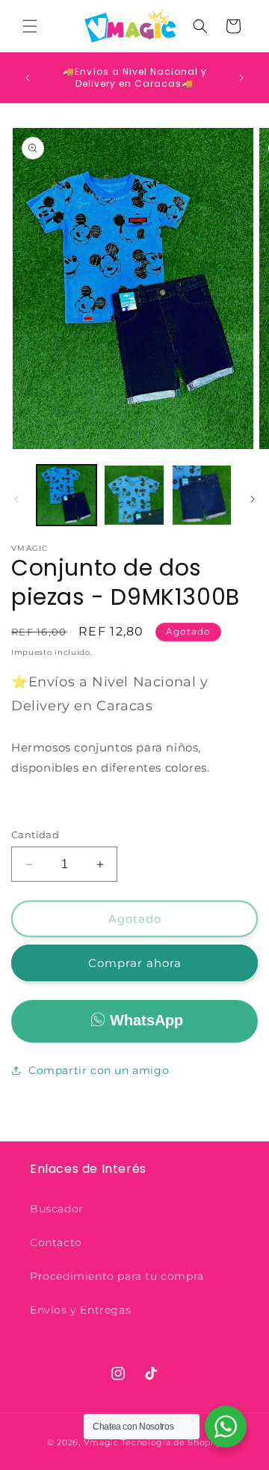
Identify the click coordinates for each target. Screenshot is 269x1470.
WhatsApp (146, 1020)
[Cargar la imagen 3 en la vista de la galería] (202, 495)
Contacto (56, 1242)
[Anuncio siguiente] (241, 77)
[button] (29, 26)
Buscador (57, 1209)
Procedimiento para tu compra (117, 1276)
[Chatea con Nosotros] (226, 1427)
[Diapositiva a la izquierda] (16, 499)
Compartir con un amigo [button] (98, 1070)
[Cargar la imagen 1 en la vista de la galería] (66, 495)
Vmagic (101, 1442)
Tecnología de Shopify (171, 1442)
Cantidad (35, 835)
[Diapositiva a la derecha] (252, 499)
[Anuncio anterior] (27, 77)
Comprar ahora (135, 963)
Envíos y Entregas (80, 1310)
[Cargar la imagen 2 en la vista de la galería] (134, 495)
